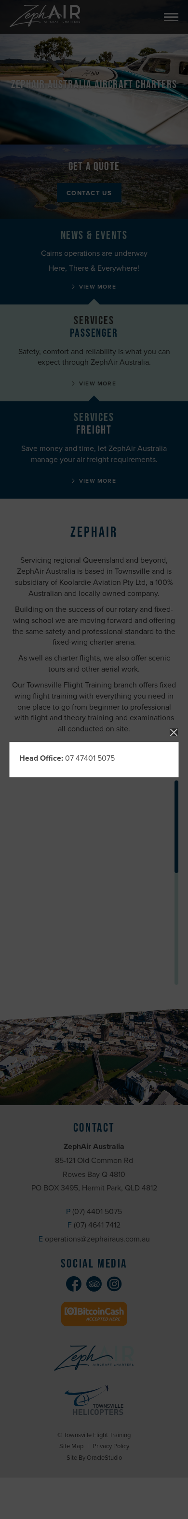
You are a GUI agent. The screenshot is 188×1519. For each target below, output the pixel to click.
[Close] (174, 732)
